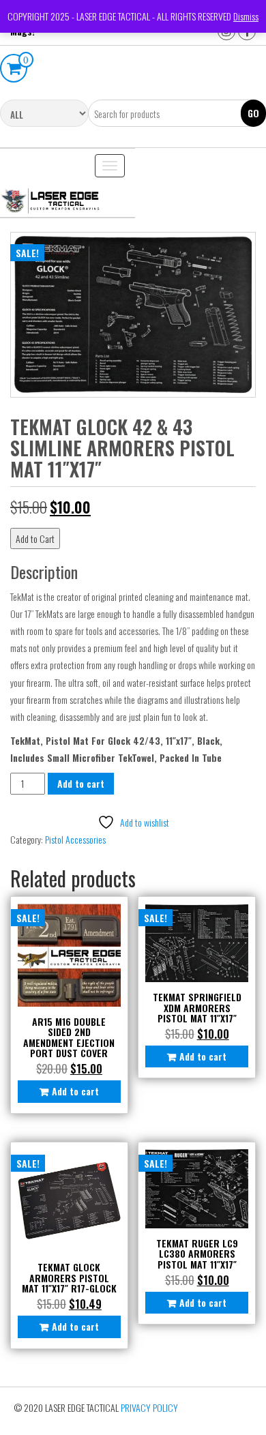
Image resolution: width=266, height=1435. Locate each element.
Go (253, 113)
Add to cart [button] (75, 1091)
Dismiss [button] (245, 16)
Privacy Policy (149, 1407)
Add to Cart (35, 538)
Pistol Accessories (75, 839)
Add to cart (80, 783)
